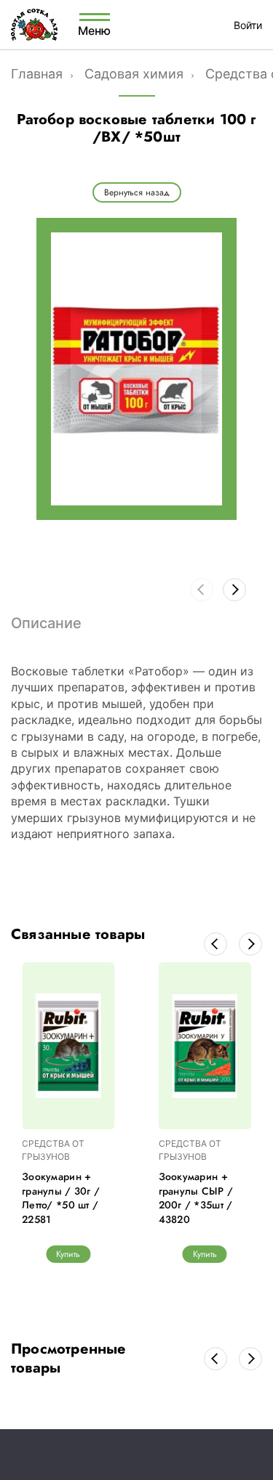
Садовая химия (133, 73)
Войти (248, 25)
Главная (37, 73)
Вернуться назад (137, 192)
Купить (68, 1254)
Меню (94, 29)
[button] (234, 589)
